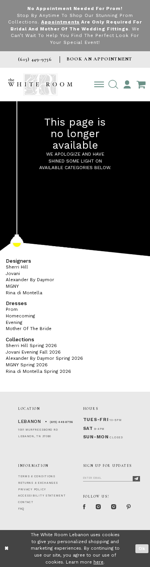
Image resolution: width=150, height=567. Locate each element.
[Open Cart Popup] (141, 84)
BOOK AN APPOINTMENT (99, 59)
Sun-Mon (96, 437)
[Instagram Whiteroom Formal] (98, 507)
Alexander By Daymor (30, 279)
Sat (88, 428)
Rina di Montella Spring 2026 (38, 371)
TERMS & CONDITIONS (36, 476)
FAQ (21, 508)
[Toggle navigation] (99, 84)
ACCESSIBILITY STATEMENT (42, 495)
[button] (113, 84)
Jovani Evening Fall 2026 (33, 352)
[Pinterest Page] (128, 507)
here (98, 562)
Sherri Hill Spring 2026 (31, 345)
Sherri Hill (17, 267)
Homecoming (20, 316)
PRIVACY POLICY (32, 489)
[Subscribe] (136, 479)
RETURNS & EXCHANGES (38, 483)
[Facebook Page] (84, 507)
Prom (12, 309)
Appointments (60, 22)
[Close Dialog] (7, 548)
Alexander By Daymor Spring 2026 (44, 358)
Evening (14, 322)
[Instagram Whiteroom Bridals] (114, 507)
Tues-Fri (96, 419)
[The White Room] (40, 84)
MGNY (12, 286)
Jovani (13, 273)
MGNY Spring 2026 (27, 364)
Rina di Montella (24, 292)
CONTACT (25, 502)
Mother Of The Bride (29, 328)
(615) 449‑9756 (61, 422)
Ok (141, 548)
